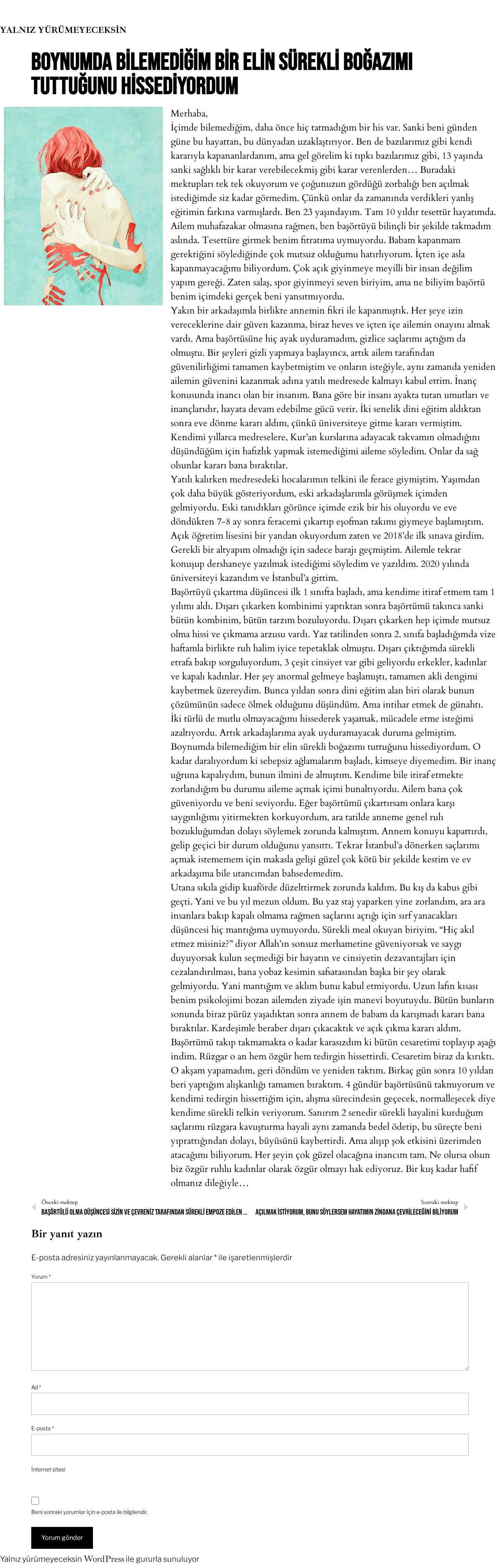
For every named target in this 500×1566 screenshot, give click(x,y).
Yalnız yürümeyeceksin (63, 30)
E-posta (42, 1428)
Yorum (41, 1276)
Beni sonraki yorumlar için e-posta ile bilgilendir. (89, 1512)
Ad (36, 1387)
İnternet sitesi (48, 1469)
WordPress (104, 1558)
